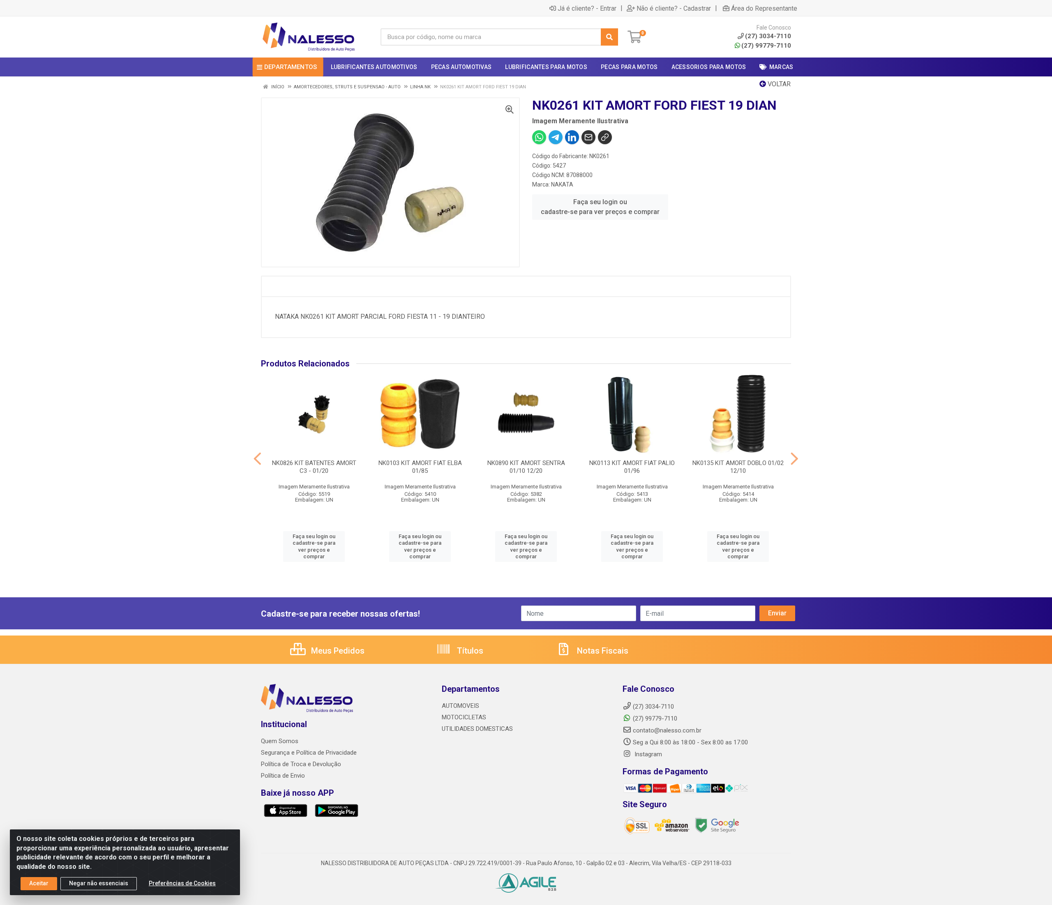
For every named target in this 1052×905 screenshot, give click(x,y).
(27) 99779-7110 (766, 45)
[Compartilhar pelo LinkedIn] (572, 137)
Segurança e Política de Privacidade (309, 752)
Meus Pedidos (337, 651)
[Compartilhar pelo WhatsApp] (539, 137)
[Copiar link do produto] (605, 137)
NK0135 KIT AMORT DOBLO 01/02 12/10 (738, 466)
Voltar (778, 84)
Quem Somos (279, 741)
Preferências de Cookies (182, 883)
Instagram (647, 754)
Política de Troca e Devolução (301, 764)
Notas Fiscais (601, 651)
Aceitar (38, 883)
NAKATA (562, 184)
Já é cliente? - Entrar (587, 8)
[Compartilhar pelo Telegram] (556, 137)
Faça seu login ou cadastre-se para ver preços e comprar (600, 207)
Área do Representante (764, 8)
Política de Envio (283, 775)
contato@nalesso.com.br (667, 730)
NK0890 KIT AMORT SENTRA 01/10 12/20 (526, 466)
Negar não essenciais (98, 883)
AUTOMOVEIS (460, 705)
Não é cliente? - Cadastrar (674, 8)
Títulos (469, 651)
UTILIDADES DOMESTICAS (477, 728)
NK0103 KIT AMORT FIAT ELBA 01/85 (420, 466)
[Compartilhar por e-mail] (588, 137)
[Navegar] (257, 459)
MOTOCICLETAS (464, 717)
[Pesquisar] (609, 37)
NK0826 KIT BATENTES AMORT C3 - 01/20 (314, 466)
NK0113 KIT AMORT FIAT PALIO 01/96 (632, 466)
